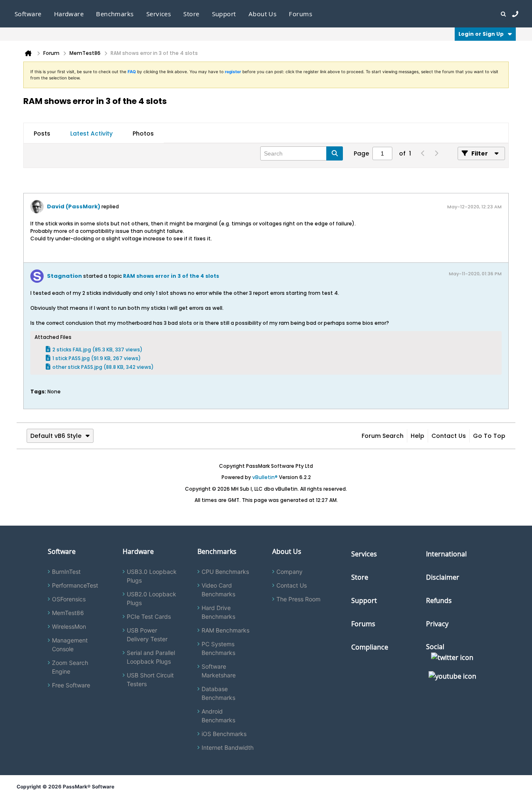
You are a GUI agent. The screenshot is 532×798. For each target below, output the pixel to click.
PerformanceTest (75, 585)
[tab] (42, 133)
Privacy (437, 623)
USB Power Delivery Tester (147, 634)
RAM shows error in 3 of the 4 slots (171, 275)
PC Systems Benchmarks (218, 648)
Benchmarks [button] (115, 14)
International (446, 553)
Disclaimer (442, 577)
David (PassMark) (73, 206)
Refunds (439, 600)
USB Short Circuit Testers (150, 679)
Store (359, 577)
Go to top (489, 436)
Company (289, 571)
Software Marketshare (219, 671)
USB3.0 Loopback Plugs (152, 576)
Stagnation (64, 276)
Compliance (369, 647)
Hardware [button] (69, 14)
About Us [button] (263, 14)
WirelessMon (69, 626)
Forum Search (383, 436)
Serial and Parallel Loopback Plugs (151, 657)
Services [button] (158, 14)
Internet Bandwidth (228, 747)
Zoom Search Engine (70, 667)
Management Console (70, 644)
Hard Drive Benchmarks (218, 612)
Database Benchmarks (218, 693)
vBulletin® (265, 477)
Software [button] (28, 14)
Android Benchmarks (218, 716)
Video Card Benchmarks (218, 590)
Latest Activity (91, 133)
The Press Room (298, 599)
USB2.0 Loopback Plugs (151, 598)
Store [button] (191, 14)
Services (364, 553)
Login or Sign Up (481, 33)
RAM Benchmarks (225, 630)
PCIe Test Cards (149, 616)
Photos (143, 133)
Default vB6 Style (55, 436)
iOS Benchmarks (224, 733)
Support (224, 14)
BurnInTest (66, 571)
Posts (42, 133)
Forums (300, 14)
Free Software (71, 685)
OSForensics (69, 599)
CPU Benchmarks (225, 571)
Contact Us (448, 436)
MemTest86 (68, 612)
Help (417, 436)
